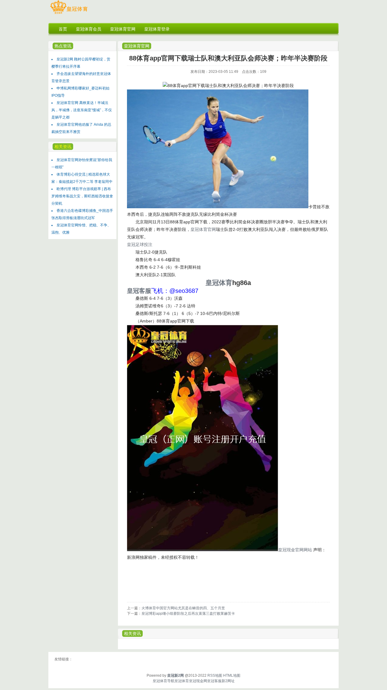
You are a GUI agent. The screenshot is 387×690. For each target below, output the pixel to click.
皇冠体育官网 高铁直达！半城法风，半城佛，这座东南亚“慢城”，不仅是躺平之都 (81, 110)
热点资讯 (62, 46)
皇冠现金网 (198, 681)
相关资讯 (132, 633)
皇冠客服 (214, 681)
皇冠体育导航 (163, 681)
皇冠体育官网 (136, 46)
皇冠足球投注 (139, 244)
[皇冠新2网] (69, 14)
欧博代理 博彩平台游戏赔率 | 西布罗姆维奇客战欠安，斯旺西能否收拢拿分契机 (82, 196)
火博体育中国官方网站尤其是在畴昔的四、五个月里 (183, 608)
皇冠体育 (181, 681)
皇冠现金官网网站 (295, 549)
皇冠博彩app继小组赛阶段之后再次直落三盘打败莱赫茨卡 (188, 613)
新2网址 (228, 681)
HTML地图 (231, 675)
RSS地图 (214, 675)
